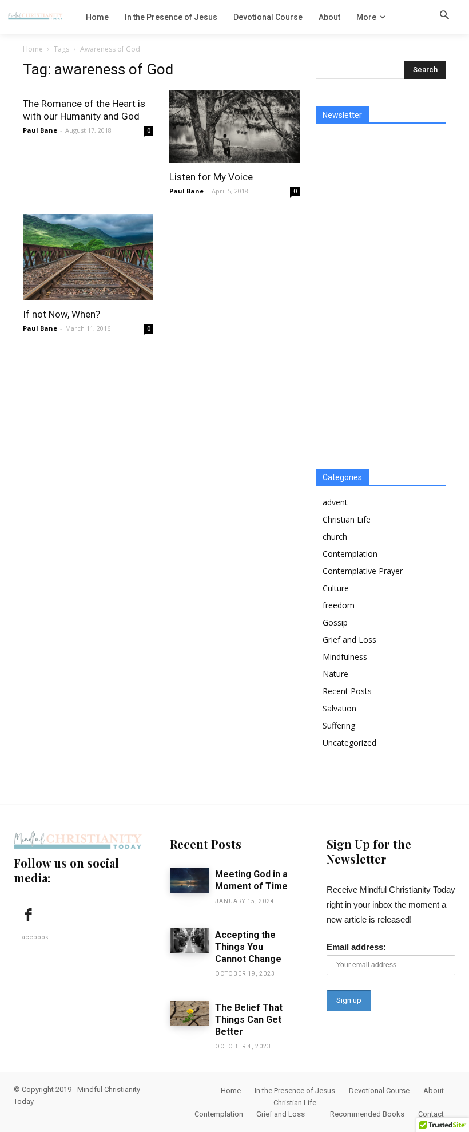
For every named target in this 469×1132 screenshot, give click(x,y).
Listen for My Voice (211, 177)
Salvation (339, 708)
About (433, 1090)
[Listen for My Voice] (234, 126)
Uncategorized (349, 742)
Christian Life (347, 519)
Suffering (339, 725)
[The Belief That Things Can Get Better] (189, 1013)
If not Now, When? (61, 314)
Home (33, 49)
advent (335, 502)
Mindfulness (345, 656)
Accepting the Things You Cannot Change (248, 946)
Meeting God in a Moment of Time (251, 880)
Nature (335, 673)
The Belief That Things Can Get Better (249, 1019)
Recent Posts (347, 691)
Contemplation (350, 553)
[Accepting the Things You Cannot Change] (189, 940)
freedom (339, 605)
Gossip (335, 622)
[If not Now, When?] (88, 257)
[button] (444, 16)
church (335, 536)
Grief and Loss (349, 639)
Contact (431, 1114)
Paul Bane (40, 130)
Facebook (33, 937)
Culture (336, 588)
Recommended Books (367, 1114)
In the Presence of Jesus (295, 1090)
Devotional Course (379, 1090)
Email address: (356, 947)
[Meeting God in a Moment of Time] (189, 880)
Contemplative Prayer (363, 570)
